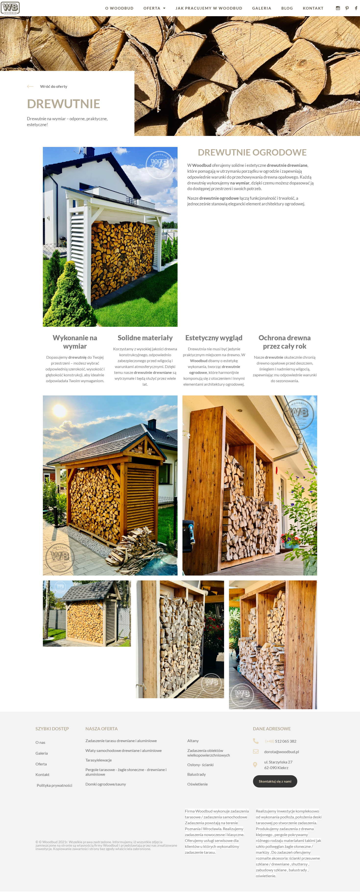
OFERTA (152, 8)
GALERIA (262, 8)
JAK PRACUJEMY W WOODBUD (209, 8)
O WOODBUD (119, 8)
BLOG (287, 8)
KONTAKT (313, 8)
